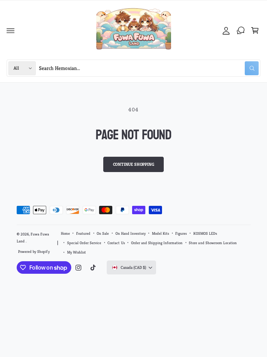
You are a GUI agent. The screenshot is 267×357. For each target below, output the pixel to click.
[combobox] (149, 68)
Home (65, 233)
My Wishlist (76, 252)
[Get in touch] (240, 30)
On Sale (103, 233)
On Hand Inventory (130, 233)
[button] (10, 30)
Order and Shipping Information (157, 242)
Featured (83, 233)
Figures (181, 233)
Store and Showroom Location (212, 242)
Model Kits (160, 233)
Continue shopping (133, 164)
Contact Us (115, 242)
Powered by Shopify (33, 251)
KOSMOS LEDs (205, 233)
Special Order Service (84, 242)
